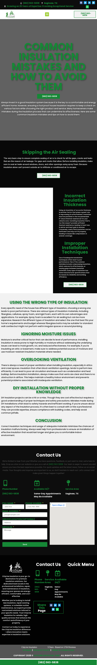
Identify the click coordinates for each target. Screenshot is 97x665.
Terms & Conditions (63, 650)
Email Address (10, 511)
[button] (81, 2)
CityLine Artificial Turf (47, 655)
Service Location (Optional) (18, 519)
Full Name (8, 503)
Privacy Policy (41, 650)
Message (7, 527)
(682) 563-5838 (31, 3)
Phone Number (33, 503)
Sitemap (27, 650)
